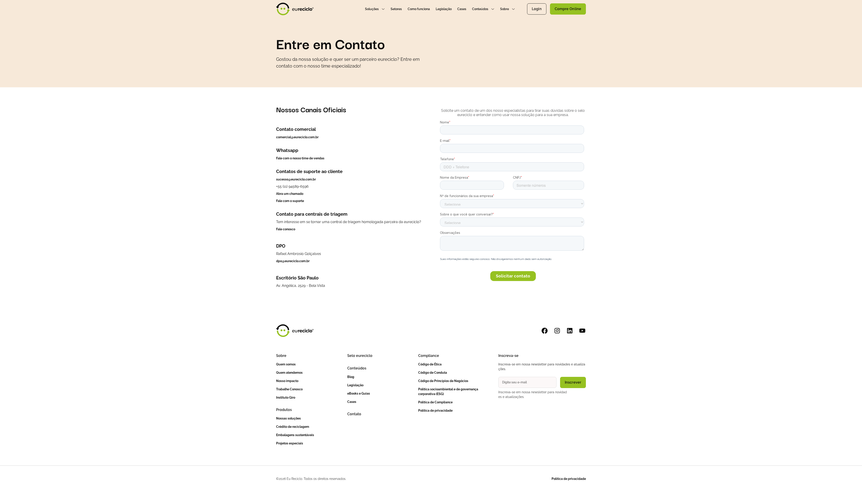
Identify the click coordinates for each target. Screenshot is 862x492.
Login (537, 9)
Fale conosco (285, 229)
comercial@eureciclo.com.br (297, 137)
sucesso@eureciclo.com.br (296, 179)
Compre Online (568, 9)
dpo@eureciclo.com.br (293, 261)
